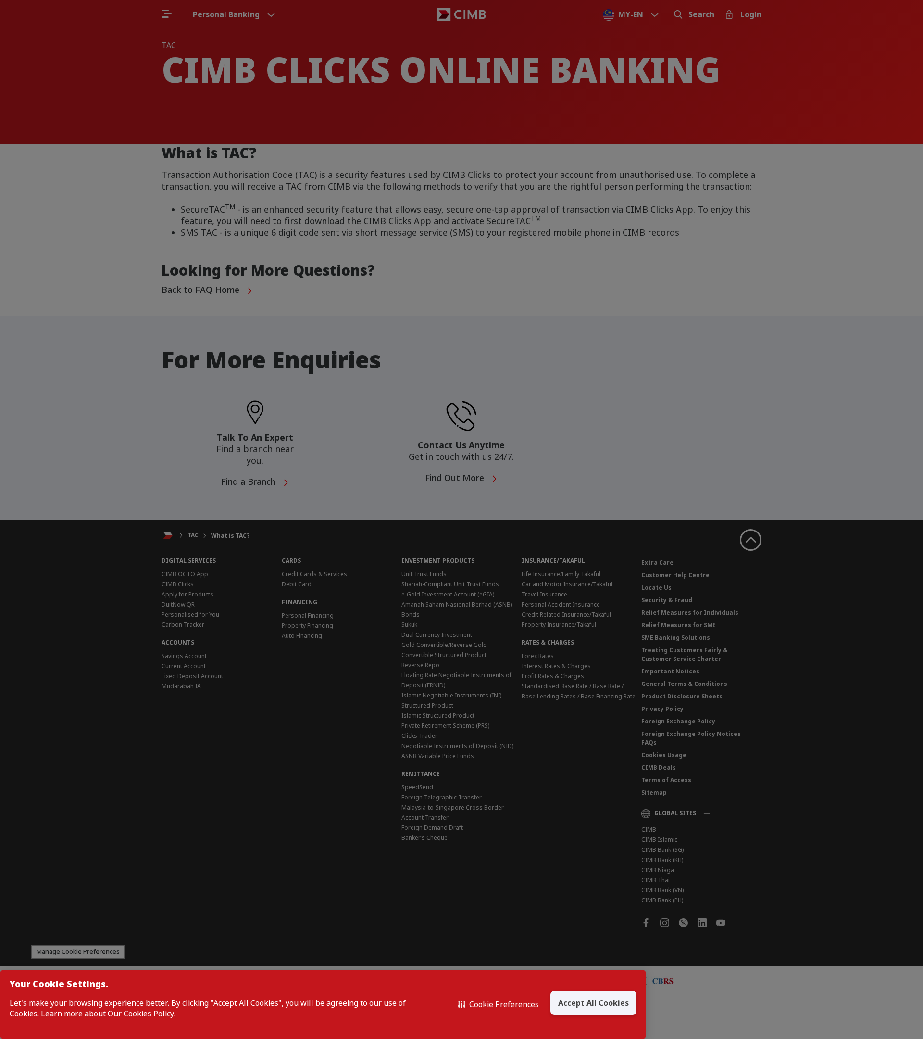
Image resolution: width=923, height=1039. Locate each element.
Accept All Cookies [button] (593, 1003)
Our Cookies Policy (141, 1014)
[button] (498, 1004)
